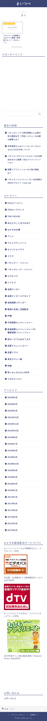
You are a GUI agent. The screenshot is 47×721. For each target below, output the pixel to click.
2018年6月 (13, 470)
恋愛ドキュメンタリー (18, 346)
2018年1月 (13, 490)
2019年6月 (13, 450)
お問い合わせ (10, 698)
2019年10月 (13, 431)
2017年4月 (13, 517)
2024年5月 (13, 397)
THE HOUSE (14, 216)
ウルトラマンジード (17, 243)
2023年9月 (13, 404)
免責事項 (33, 714)
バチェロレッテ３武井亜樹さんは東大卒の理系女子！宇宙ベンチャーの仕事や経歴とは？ (24, 136)
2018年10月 (13, 464)
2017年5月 (13, 510)
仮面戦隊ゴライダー (17, 302)
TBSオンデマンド (16, 210)
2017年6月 (13, 503)
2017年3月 (13, 523)
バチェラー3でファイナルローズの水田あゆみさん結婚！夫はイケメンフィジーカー (25, 159)
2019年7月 (13, 444)
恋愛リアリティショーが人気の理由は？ (23, 171)
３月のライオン (15, 379)
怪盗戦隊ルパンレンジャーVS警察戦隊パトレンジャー (22, 331)
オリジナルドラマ (16, 249)
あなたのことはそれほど (19, 223)
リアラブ (12, 283)
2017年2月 (13, 530)
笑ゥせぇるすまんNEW (18, 372)
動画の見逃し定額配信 (18, 309)
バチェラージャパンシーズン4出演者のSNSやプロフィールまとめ (25, 181)
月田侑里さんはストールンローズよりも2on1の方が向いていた (24, 148)
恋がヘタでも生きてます (19, 339)
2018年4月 (13, 484)
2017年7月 (13, 497)
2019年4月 (13, 457)
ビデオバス (13, 276)
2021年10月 (13, 417)
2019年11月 (13, 424)
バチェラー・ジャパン (18, 263)
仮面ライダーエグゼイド (19, 296)
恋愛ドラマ (13, 352)
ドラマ (11, 256)
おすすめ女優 (14, 230)
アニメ (11, 236)
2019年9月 (13, 437)
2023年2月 (13, 411)
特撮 (10, 366)
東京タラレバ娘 (15, 359)
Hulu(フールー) (15, 203)
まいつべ (23, 3)
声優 (10, 316)
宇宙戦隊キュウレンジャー (20, 322)
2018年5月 (13, 477)
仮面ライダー (14, 289)
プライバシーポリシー (18, 714)
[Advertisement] (23, 82)
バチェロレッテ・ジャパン (20, 269)
